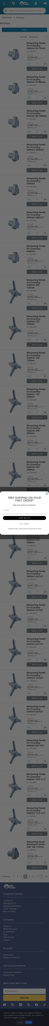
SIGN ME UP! (24, 518)
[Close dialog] (47, 493)
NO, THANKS (24, 524)
